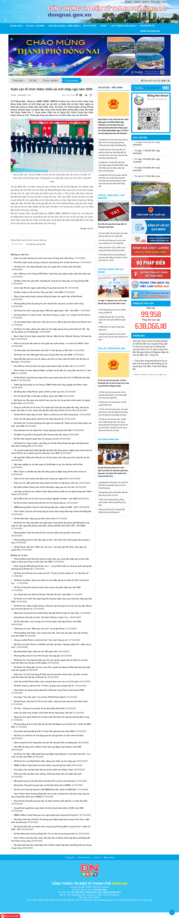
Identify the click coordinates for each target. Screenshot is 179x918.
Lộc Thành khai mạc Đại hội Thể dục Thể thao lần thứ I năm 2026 (42, 594)
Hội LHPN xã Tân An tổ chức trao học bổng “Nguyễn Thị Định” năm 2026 (45, 498)
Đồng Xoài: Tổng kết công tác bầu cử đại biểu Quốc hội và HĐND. (42, 785)
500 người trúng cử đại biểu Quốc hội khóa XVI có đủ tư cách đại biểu (44, 781)
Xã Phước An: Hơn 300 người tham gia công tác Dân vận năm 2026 (43, 354)
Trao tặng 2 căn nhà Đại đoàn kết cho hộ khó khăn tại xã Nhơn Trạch (43, 769)
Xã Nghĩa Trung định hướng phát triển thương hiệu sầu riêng (40, 434)
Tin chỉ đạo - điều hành (110, 87)
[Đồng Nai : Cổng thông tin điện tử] (28, 11)
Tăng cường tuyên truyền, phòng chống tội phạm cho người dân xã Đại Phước (48, 296)
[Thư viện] (151, 273)
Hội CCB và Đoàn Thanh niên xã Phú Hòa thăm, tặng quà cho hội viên (44, 487)
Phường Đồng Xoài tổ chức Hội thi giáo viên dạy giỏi (37, 655)
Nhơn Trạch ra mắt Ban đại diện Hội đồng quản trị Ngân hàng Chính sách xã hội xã (50, 471)
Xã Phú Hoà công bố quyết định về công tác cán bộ (36, 438)
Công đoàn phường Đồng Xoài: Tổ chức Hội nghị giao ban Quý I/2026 (44, 731)
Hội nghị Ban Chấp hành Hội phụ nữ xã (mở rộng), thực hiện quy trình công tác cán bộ (51, 457)
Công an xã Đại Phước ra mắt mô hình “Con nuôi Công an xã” (41, 640)
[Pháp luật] (151, 212)
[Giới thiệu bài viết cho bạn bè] (81, 94)
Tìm (165, 87)
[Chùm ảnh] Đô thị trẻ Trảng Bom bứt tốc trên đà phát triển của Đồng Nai (45, 742)
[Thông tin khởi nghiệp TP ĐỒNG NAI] (151, 238)
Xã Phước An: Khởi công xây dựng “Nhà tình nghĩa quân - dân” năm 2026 (46, 310)
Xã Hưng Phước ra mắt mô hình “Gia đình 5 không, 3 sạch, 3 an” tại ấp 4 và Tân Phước (52, 314)
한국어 (145, 1)
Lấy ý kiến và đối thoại (123, 26)
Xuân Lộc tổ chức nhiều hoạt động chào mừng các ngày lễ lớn (41, 478)
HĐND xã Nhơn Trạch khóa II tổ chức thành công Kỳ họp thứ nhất (42, 765)
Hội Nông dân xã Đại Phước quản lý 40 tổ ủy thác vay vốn (39, 391)
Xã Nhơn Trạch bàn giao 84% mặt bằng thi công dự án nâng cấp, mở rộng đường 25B (51, 280)
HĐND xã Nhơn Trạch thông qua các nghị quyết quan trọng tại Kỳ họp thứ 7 (46, 815)
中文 (164, 1)
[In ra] (86, 94)
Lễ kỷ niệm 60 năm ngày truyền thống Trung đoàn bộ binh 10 (40, 287)
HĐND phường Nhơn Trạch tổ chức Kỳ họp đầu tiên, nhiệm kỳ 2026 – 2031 (46, 507)
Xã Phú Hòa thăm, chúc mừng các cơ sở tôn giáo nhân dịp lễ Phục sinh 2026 (47, 621)
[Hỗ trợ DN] (151, 294)
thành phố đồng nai (150, 31)
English (128, 1)
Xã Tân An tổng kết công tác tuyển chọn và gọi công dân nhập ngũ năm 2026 (47, 587)
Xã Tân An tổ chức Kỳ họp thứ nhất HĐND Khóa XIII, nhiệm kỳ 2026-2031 (45, 789)
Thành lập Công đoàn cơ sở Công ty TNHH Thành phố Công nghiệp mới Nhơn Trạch (50, 384)
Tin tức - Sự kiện (35, 26)
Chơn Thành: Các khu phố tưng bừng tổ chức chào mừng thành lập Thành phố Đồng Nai (52, 511)
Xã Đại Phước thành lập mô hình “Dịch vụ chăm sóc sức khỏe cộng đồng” (46, 414)
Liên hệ (97, 857)
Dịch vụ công (89, 26)
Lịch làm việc (140, 137)
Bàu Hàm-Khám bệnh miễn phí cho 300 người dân (35, 651)
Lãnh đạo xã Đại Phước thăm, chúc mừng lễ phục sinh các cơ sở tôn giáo (46, 681)
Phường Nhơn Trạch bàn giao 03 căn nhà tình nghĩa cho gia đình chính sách (47, 532)
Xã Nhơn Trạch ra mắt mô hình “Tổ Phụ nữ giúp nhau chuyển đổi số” (44, 685)
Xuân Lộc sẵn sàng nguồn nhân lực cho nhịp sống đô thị (39, 418)
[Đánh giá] (151, 249)
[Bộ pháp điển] (151, 262)
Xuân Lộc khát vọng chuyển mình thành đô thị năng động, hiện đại (43, 712)
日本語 (137, 1)
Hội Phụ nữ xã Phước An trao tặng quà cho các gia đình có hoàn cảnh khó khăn (48, 735)
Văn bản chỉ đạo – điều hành (63, 26)
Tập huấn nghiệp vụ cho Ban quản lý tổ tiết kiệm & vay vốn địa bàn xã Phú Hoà (48, 464)
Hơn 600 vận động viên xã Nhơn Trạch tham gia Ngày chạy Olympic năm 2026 (47, 746)
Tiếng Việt (155, 1)
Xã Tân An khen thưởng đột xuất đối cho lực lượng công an (40, 502)
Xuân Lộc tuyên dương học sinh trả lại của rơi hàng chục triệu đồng (43, 258)
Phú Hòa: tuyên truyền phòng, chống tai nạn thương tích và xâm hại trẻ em (46, 262)
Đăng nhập (109, 857)
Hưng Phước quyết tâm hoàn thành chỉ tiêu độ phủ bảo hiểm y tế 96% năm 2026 (48, 808)
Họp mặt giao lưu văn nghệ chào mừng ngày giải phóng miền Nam (43, 430)
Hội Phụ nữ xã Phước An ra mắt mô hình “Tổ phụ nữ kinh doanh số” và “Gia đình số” (51, 573)
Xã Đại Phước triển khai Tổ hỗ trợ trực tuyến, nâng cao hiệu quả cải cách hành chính (51, 701)
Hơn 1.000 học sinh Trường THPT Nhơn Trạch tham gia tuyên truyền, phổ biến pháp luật (52, 273)
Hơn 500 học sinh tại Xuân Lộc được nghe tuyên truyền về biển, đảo (43, 366)
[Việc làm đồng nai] (151, 284)
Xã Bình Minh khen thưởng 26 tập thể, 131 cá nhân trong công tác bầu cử (45, 833)
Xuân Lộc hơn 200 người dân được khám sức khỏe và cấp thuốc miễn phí (46, 482)
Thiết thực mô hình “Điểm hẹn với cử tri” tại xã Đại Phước (39, 628)
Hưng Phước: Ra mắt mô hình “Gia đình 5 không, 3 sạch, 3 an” (41, 617)
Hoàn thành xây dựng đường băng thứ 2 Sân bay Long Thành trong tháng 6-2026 (49, 690)
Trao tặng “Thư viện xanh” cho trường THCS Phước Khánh (39, 697)
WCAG (103, 26)
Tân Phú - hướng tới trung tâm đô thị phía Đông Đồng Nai (39, 708)
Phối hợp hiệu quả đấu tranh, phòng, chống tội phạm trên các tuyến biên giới (48, 773)
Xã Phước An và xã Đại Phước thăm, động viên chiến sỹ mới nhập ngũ (45, 761)
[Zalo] (151, 112)
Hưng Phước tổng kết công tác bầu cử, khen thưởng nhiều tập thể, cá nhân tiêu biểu (50, 800)
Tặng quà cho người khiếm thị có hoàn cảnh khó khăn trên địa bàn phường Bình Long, (52, 717)
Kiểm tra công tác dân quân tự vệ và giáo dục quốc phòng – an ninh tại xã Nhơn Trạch (51, 343)
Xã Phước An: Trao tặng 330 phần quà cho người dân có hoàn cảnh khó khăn (47, 266)
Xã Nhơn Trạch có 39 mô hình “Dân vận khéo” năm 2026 (38, 292)
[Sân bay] (151, 192)
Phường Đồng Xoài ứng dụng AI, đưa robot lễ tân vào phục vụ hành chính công (48, 303)
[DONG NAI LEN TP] (89, 55)
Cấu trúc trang (84, 857)
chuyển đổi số (147, 26)
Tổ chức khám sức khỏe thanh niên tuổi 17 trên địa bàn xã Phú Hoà (43, 350)
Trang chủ (16, 26)
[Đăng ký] (151, 226)
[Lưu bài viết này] (91, 94)
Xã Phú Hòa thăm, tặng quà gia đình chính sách (34, 518)
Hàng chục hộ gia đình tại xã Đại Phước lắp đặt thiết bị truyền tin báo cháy (46, 613)
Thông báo (139, 335)
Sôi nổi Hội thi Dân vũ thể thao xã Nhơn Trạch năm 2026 (38, 396)
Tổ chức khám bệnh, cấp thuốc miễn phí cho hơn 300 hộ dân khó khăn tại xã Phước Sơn (52, 321)
